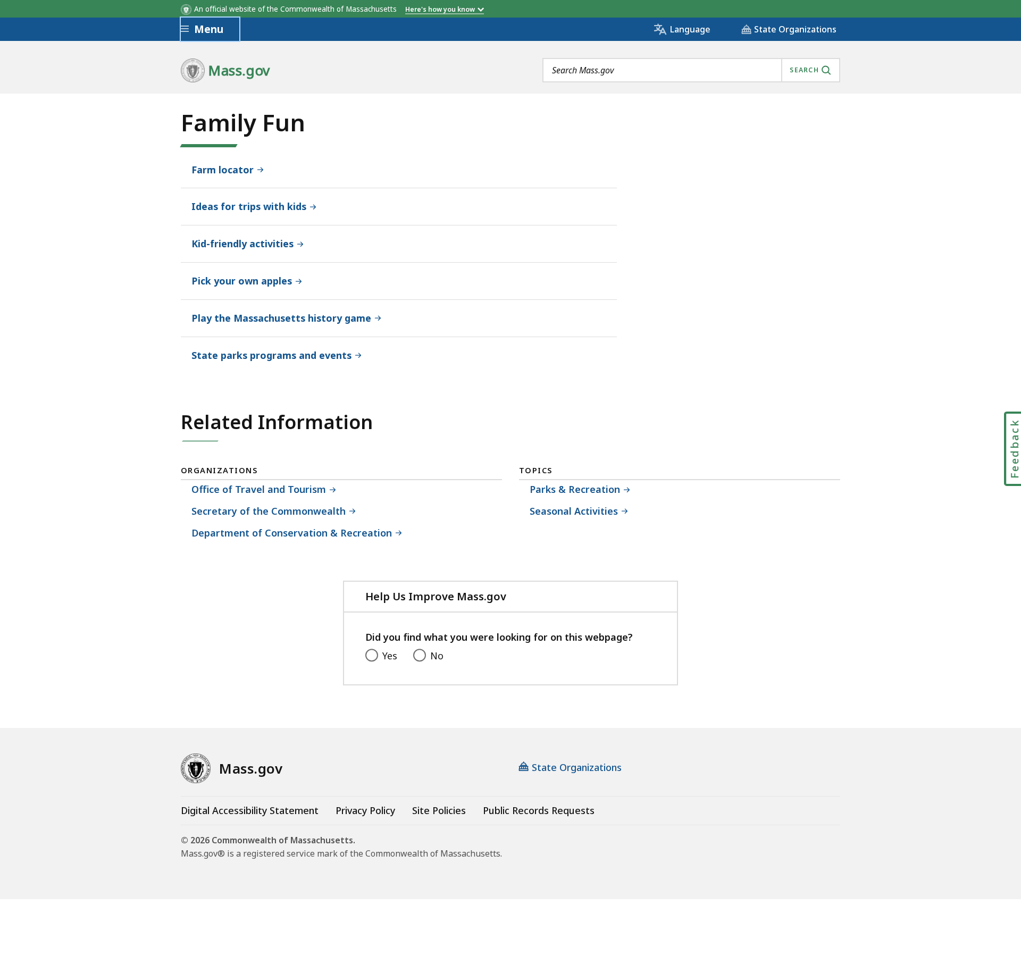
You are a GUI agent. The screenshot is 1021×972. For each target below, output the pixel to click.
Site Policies (439, 810)
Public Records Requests (539, 810)
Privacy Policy (365, 810)
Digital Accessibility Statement (250, 810)
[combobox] (691, 70)
